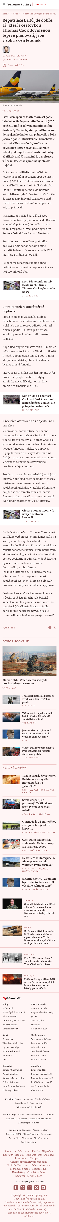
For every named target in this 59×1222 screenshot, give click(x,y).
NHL (5, 1059)
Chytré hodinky (41, 1138)
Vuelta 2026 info (39, 1008)
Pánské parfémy (28, 1142)
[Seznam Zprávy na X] (22, 1187)
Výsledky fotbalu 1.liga (13, 1043)
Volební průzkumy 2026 (14, 1012)
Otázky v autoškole (40, 1086)
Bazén (21, 1114)
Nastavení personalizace (28, 1176)
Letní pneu (46, 1134)
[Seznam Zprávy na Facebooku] (16, 1187)
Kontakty (8, 1155)
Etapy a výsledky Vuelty (42, 1012)
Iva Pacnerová (39, 790)
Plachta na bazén (34, 1114)
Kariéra (36, 1151)
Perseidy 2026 (21, 1103)
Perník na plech (38, 1059)
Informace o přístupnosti (28, 1158)
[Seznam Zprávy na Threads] (36, 1187)
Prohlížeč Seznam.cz (18, 1165)
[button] (29, 86)
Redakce (20, 1155)
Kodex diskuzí (39, 1169)
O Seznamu (24, 1151)
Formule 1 (7, 1055)
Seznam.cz (40, 4)
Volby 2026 (8, 1008)
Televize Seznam (41, 1165)
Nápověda (47, 1151)
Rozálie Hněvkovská (35, 870)
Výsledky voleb (9, 1016)
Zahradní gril (24, 1123)
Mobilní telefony (40, 1130)
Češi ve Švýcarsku (11, 1082)
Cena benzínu (36, 1103)
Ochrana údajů (46, 1155)
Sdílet (21, 65)
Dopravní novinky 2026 (42, 1078)
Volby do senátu (10, 1024)
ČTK (23, 56)
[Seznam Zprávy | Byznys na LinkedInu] (43, 1187)
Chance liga (8, 1039)
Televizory (27, 1138)
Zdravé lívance (38, 1047)
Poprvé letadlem (10, 1074)
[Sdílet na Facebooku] (49, 627)
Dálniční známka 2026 (41, 1074)
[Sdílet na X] (54, 627)
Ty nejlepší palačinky (41, 1039)
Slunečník (11, 1118)
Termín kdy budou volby (14, 1020)
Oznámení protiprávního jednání (28, 1162)
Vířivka (35, 1123)
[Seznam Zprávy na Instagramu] (29, 1187)
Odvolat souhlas (36, 1172)
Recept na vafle (38, 1055)
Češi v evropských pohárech (29, 1107)
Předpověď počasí (43, 1099)
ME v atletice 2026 (11, 1051)
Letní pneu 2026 (38, 1070)
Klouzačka (22, 1118)
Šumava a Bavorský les (13, 1078)
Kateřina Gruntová (42, 832)
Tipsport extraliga (11, 1047)
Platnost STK (37, 1090)
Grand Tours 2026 (39, 1029)
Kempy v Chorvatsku (12, 1070)
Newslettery (18, 1172)
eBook (10, 65)
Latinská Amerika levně (14, 1086)
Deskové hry (14, 1138)
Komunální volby (10, 1029)
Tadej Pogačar (37, 1020)
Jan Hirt (34, 1016)
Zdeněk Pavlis (38, 889)
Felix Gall (35, 1024)
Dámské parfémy (31, 1134)
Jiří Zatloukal (39, 850)
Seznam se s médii (20, 1169)
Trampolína (49, 1114)
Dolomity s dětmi (11, 1090)
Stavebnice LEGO (14, 1134)
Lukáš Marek (11, 56)
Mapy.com (29, 1099)
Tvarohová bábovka (40, 1051)
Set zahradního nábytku (40, 1118)
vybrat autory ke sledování (14, 59)
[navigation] (3, 4)
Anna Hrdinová (39, 814)
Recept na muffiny (40, 1043)
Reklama (31, 1155)
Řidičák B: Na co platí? (41, 1082)
